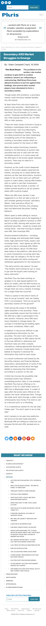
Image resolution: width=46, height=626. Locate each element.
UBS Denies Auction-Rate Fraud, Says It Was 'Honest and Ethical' (25, 570)
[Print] (15, 438)
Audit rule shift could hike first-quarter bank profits (23, 498)
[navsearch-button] (9, 2)
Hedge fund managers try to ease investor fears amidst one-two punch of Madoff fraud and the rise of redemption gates (25, 533)
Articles (17, 47)
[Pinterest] (28, 438)
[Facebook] (20, 438)
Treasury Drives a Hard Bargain (22, 491)
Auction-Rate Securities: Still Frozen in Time (25, 481)
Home (3, 47)
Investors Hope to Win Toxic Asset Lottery (23, 504)
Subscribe (34, 7)
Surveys (9, 474)
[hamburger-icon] (41, 14)
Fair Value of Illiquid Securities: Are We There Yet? (25, 509)
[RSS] (24, 438)
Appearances (11, 584)
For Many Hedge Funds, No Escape (23, 527)
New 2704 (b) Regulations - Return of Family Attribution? (24, 486)
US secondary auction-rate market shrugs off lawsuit (24, 564)
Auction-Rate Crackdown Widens (23, 560)
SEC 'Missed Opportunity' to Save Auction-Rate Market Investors (23, 541)
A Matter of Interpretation (20, 524)
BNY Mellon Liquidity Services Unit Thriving (23, 519)
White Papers (11, 577)
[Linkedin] (11, 438)
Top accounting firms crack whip (23, 551)
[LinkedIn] (6, 2)
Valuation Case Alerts (14, 470)
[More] (33, 438)
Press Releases (12, 574)
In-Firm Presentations (14, 587)
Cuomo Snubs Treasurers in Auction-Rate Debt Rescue (24, 556)
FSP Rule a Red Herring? (19, 494)
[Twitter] (2, 2)
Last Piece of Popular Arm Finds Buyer (25, 545)
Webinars (9, 581)
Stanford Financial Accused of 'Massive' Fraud (22, 514)
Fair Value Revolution (18, 548)
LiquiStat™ (10, 460)
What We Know (10, 47)
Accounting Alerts (13, 467)
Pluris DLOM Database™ (15, 464)
